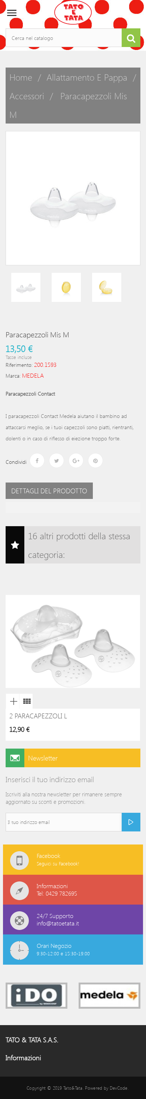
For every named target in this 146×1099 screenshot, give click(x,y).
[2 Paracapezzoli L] (26, 701)
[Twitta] (56, 460)
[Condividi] (37, 460)
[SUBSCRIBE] (131, 822)
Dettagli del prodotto (49, 490)
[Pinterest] (95, 460)
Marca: (13, 375)
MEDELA (33, 375)
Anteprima (12, 701)
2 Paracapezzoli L (38, 715)
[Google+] (76, 460)
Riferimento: (19, 364)
